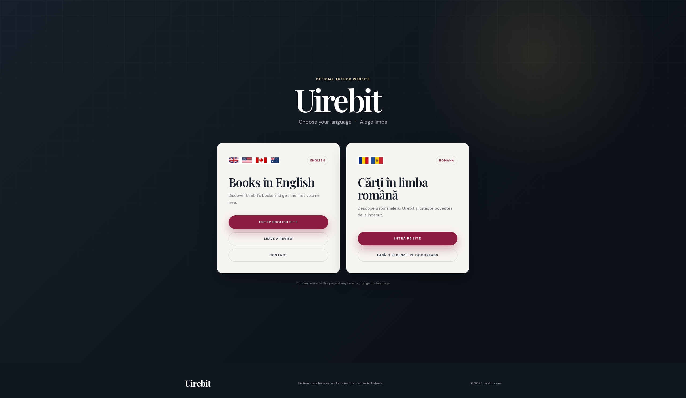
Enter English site (278, 222)
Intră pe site (407, 238)
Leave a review (278, 239)
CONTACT (278, 255)
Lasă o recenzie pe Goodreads (407, 255)
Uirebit (198, 383)
